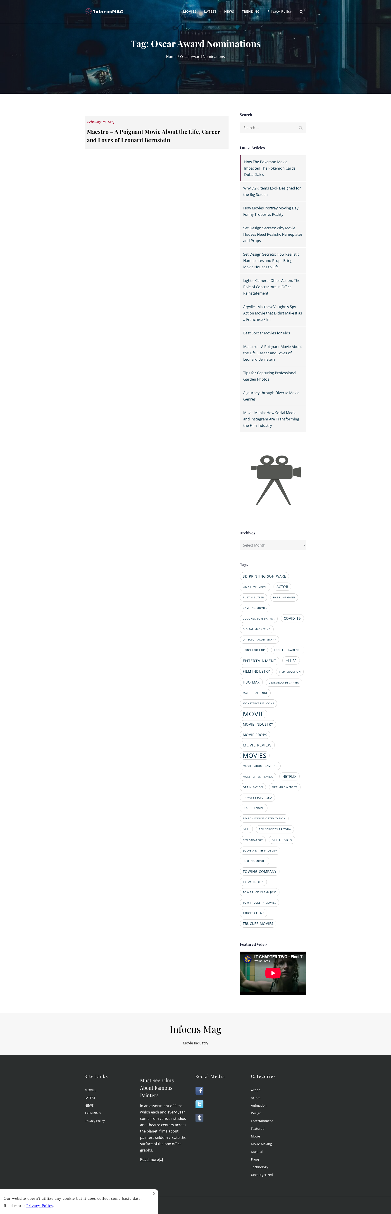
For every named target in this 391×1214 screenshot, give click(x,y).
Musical (257, 1151)
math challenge (255, 693)
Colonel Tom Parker (259, 618)
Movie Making (261, 1144)
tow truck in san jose (260, 892)
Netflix (289, 776)
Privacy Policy (279, 11)
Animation (259, 1105)
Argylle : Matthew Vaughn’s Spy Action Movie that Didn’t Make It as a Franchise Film (272, 313)
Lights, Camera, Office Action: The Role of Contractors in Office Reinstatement (271, 287)
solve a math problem (260, 850)
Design (256, 1113)
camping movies (255, 607)
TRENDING (251, 11)
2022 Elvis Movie (255, 587)
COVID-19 (292, 618)
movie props (255, 734)
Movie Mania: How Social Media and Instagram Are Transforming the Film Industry (271, 419)
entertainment (259, 660)
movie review (257, 745)
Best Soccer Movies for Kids (266, 333)
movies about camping (260, 766)
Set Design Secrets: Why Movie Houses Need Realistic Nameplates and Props (273, 234)
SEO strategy (253, 840)
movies (255, 755)
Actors (255, 1098)
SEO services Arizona (275, 829)
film (291, 660)
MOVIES (189, 11)
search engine (254, 808)
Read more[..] (151, 1159)
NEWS (229, 11)
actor (282, 586)
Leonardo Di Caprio (284, 682)
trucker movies (258, 923)
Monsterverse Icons (258, 703)
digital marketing (257, 629)
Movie (255, 1136)
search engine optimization (264, 818)
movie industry (258, 724)
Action (255, 1090)
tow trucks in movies (259, 902)
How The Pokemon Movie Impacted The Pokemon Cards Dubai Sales (270, 168)
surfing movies (254, 861)
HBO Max (251, 682)
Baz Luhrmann (284, 597)
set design (282, 839)
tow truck (253, 882)
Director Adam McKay (259, 639)
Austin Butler (253, 597)
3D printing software (264, 576)
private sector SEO (257, 797)
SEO (246, 829)
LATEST (210, 11)
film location (290, 671)
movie (253, 714)
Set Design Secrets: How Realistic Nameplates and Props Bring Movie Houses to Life (271, 260)
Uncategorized (262, 1175)
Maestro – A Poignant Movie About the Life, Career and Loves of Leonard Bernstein (272, 353)
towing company (260, 871)
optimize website (285, 787)
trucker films (253, 913)
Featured (258, 1128)
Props (255, 1159)
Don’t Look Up (254, 650)
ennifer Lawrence (287, 650)
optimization (253, 787)
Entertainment (262, 1121)
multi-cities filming (258, 776)
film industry (256, 671)
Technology (259, 1167)
